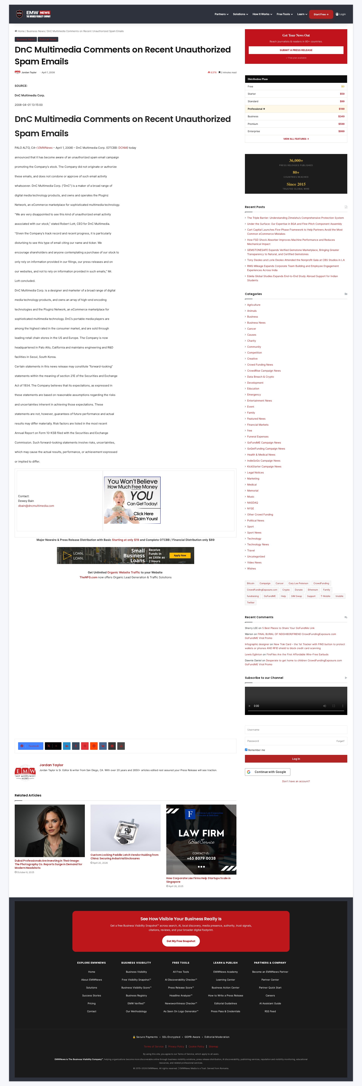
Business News (36, 31)
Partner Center (270, 979)
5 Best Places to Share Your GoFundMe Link (288, 627)
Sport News (254, 532)
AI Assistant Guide (270, 1003)
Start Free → (321, 14)
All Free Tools (181, 971)
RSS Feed (270, 1011)
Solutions (239, 14)
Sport (250, 526)
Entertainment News (259, 400)
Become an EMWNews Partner (270, 971)
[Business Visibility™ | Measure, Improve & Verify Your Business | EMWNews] (35, 14)
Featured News (256, 418)
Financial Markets (257, 424)
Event (250, 406)
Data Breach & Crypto (260, 376)
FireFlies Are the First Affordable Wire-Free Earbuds (297, 654)
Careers (270, 995)
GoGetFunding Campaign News (266, 448)
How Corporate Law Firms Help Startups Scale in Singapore (198, 880)
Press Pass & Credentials (225, 1011)
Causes (251, 334)
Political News (48, 39)
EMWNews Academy (225, 971)
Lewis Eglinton (253, 654)
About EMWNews (91, 979)
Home (21, 31)
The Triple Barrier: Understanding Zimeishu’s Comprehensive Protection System (295, 217)
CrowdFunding (321, 583)
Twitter (250, 602)
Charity (251, 340)
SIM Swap (296, 596)
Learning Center (225, 979)
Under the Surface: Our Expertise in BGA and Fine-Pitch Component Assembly (294, 223)
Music (250, 496)
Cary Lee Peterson (298, 583)
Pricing (92, 1003)
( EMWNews (45, 147)
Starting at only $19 (126, 540)
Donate (299, 589)
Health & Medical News (261, 454)
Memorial (252, 490)
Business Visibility (136, 971)
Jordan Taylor (29, 72)
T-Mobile (325, 596)
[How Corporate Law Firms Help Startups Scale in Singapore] (201, 840)
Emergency (254, 394)
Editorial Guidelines (225, 1003)
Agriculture (253, 304)
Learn (300, 14)
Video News (254, 562)
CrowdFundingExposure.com (262, 589)
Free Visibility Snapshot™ (136, 979)
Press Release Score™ (181, 987)
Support (311, 596)
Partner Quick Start (270, 987)
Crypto (286, 589)
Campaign (265, 583)
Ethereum (313, 589)
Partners (220, 14)
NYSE (250, 508)
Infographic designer (257, 644)
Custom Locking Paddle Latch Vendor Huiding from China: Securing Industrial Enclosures (124, 856)
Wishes (251, 568)
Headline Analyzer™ (180, 995)
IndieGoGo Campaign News (263, 460)
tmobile (339, 596)
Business (252, 316)
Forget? (340, 741)
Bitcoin (250, 583)
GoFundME (270, 596)
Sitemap (213, 1046)
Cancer (251, 328)
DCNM (122, 147)
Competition (254, 352)
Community (254, 346)
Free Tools (283, 14)
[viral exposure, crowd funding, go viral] (126, 683)
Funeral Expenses (257, 436)
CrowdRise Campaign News (264, 370)
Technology (254, 538)
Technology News (258, 544)
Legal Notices (255, 472)
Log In (296, 758)
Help (283, 596)
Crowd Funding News (260, 364)
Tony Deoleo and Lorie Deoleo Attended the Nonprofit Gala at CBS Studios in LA (296, 259)
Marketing (253, 478)
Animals (252, 310)
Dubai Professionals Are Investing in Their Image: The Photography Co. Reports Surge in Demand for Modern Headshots (48, 864)
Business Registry (136, 995)
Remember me (256, 749)
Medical (252, 484)
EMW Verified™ (136, 1003)
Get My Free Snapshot (181, 941)
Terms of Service (154, 1046)
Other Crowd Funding (260, 514)
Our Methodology (136, 1011)
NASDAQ (252, 502)
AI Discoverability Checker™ (181, 979)
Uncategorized (256, 556)
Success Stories (91, 995)
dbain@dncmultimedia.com (36, 506)
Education (253, 388)
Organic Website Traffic (123, 572)
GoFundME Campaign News (264, 442)
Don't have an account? (296, 781)
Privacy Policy (176, 1046)
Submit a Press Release (296, 50)
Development (255, 382)
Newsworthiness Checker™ (181, 1003)
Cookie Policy (196, 1046)
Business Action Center (225, 987)
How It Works (261, 14)
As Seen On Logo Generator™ (180, 1011)
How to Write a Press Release (225, 995)
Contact (91, 1011)
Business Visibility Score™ (136, 987)
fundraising (253, 596)
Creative (252, 358)
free (249, 430)
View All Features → (296, 138)
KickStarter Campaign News (264, 466)
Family (251, 412)
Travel (251, 550)
